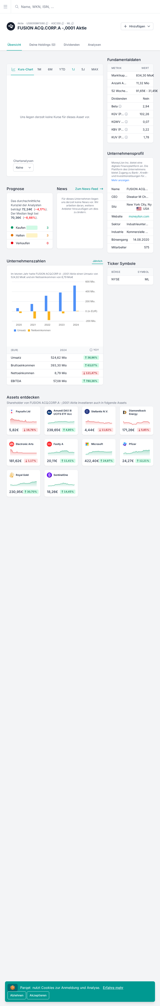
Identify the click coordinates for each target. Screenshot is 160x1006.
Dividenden (72, 44)
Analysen (94, 44)
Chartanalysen (23, 161)
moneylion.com (139, 216)
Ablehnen (16, 995)
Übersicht (14, 44)
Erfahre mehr (113, 988)
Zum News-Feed (87, 189)
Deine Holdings (42, 44)
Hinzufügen (137, 26)
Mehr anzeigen (120, 180)
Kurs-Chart (25, 69)
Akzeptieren (38, 995)
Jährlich (97, 261)
